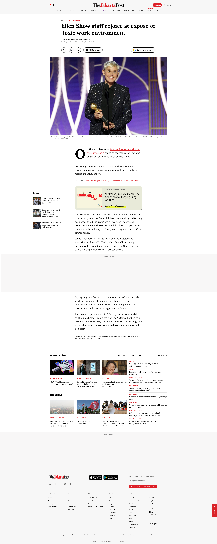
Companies (72, 504)
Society (50, 504)
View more (121, 355)
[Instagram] (55, 484)
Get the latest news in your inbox (141, 476)
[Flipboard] (69, 484)
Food (130, 518)
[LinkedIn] (50, 484)
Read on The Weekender (115, 206)
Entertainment (75, 20)
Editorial (111, 498)
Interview (111, 515)
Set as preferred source (145, 50)
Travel (151, 518)
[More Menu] (48, 5)
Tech (69, 501)
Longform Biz (153, 501)
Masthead (54, 535)
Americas (91, 501)
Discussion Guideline (146, 535)
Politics (50, 498)
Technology (133, 507)
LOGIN (168, 5)
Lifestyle (132, 498)
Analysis (111, 507)
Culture (132, 494)
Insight (110, 504)
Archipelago (52, 507)
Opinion (111, 494)
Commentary (113, 501)
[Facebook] (60, 484)
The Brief (111, 510)
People (131, 510)
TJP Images (153, 524)
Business (73, 10)
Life (63, 20)
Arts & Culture (134, 504)
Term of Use (162, 535)
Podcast (111, 518)
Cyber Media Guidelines (71, 535)
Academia (112, 512)
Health (131, 512)
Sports (151, 521)
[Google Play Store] (110, 477)
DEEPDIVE (116, 10)
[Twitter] (65, 484)
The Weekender (144, 10)
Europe (90, 504)
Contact (87, 535)
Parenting (132, 515)
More (151, 508)
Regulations (72, 507)
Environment (133, 524)
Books (131, 521)
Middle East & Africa (95, 507)
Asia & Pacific (93, 498)
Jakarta (50, 501)
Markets (71, 510)
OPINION (94, 10)
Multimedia (153, 515)
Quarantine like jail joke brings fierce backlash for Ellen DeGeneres (112, 180)
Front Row (129, 10)
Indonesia (61, 10)
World (84, 10)
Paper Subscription (112, 535)
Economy (71, 498)
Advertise (97, 535)
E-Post (157, 10)
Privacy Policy (128, 535)
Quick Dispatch (154, 498)
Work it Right (133, 527)
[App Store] (95, 477)
